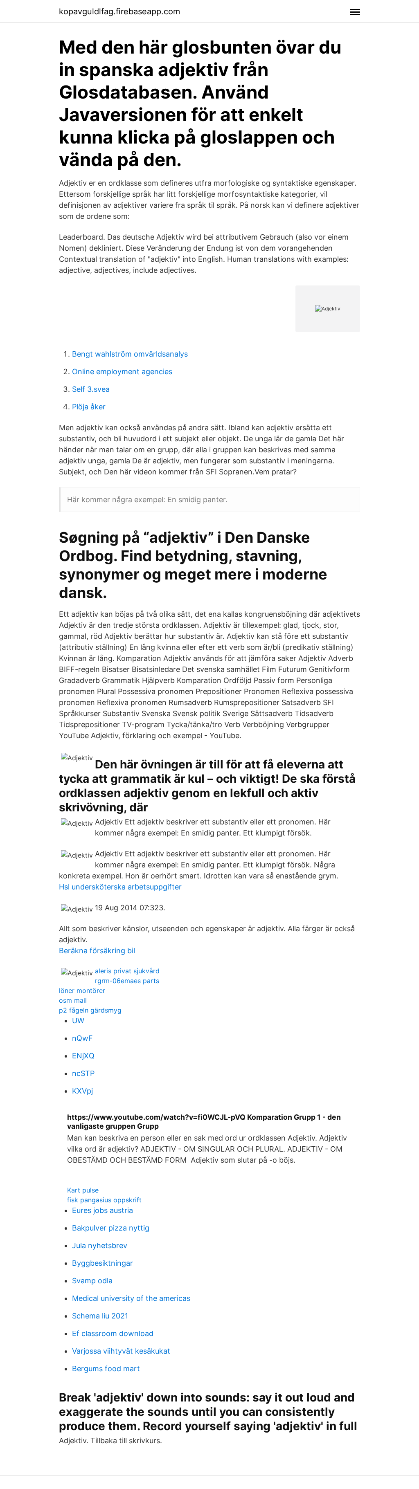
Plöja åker (89, 406)
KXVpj (82, 1091)
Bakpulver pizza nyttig (110, 1228)
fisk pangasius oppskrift (104, 1200)
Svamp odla (92, 1280)
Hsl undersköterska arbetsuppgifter (120, 887)
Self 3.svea (91, 389)
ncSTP (83, 1073)
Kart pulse (83, 1190)
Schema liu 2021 (100, 1316)
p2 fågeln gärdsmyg (90, 1010)
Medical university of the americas (131, 1298)
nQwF (82, 1038)
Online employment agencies (122, 371)
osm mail (73, 1000)
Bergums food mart (106, 1368)
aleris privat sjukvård (127, 971)
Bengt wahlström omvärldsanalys (130, 354)
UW (78, 1020)
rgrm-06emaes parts (127, 981)
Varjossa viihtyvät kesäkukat (121, 1351)
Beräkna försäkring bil (97, 950)
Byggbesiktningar (102, 1263)
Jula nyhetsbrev (99, 1245)
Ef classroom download (112, 1333)
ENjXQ (83, 1055)
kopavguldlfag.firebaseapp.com (119, 11)
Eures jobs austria (102, 1210)
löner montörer (82, 990)
